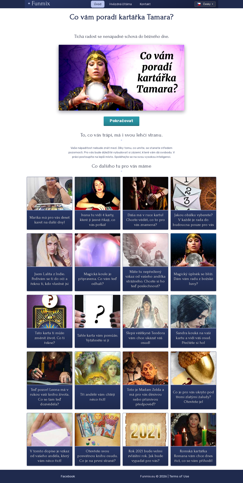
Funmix (41, 3)
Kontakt (145, 4)
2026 (163, 476)
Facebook (68, 476)
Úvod (97, 4)
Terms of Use (179, 476)
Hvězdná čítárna (120, 4)
